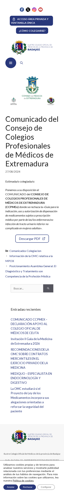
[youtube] (40, 10)
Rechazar (27, 487)
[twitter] (28, 10)
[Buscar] (48, 288)
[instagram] (34, 10)
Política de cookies (23, 480)
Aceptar (10, 487)
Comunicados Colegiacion (25, 250)
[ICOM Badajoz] (32, 443)
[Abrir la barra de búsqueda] (20, 63)
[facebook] (22, 10)
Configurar (46, 487)
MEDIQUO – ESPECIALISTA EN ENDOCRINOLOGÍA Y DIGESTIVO (31, 378)
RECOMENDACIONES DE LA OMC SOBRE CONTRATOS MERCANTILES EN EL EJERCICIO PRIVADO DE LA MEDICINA (30, 358)
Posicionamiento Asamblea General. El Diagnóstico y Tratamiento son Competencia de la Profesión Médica (30, 271)
